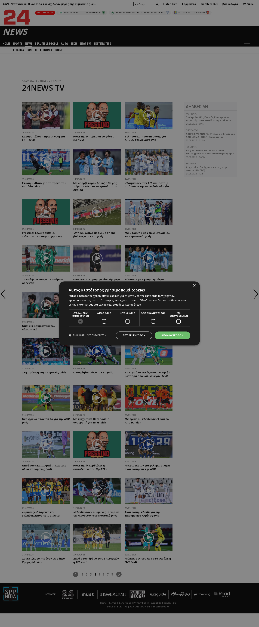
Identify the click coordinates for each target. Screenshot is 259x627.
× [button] (194, 285)
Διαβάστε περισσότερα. (127, 304)
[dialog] (129, 313)
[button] (87, 335)
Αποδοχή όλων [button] (172, 335)
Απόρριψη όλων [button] (134, 335)
